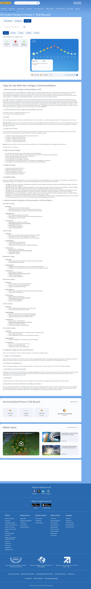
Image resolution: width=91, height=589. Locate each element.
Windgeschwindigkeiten (26, 520)
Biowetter (68, 518)
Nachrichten (54, 518)
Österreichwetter (55, 525)
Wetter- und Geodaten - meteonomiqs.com (10, 538)
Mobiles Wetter (40, 515)
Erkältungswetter (70, 525)
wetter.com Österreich (10, 529)
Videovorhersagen (9, 518)
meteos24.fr (8, 543)
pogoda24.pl (8, 547)
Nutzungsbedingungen (51, 578)
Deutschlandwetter (55, 520)
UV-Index (27, 21)
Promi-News (54, 535)
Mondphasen (18, 21)
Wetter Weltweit (54, 531)
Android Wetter (39, 522)
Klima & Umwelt (70, 527)
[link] (4, 9)
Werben (7, 531)
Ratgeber (69, 515)
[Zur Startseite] (5, 3)
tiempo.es (7, 541)
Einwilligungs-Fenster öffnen (44, 574)
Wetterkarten (25, 515)
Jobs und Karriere (14, 574)
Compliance (28, 578)
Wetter (7, 515)
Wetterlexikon (54, 533)
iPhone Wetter (38, 518)
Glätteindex (68, 520)
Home (1, 11)
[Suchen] (37, 3)
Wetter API (7, 535)
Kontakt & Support (60, 574)
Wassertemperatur (24, 527)
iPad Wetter (38, 520)
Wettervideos (55, 515)
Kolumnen (7, 520)
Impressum (70, 574)
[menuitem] (4, 9)
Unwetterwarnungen (10, 522)
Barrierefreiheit (38, 578)
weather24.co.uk (9, 549)
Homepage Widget (9, 533)
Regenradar (23, 518)
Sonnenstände (8, 21)
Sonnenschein (23, 525)
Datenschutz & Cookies (27, 574)
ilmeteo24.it (8, 545)
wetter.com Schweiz (10, 527)
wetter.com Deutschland (11, 525)
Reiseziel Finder (69, 522)
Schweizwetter (54, 522)
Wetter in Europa (55, 529)
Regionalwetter (54, 527)
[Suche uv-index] (24, 27)
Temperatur (23, 522)
